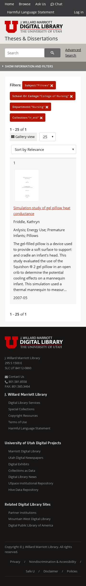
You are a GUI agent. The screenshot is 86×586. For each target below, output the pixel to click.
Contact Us (16, 376)
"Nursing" (29, 107)
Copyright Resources (23, 415)
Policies (72, 571)
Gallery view (24, 136)
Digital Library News (22, 477)
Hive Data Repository (23, 489)
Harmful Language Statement (30, 12)
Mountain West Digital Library (29, 519)
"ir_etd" (26, 117)
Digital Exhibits (18, 464)
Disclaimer (50, 571)
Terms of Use (17, 422)
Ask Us (40, 4)
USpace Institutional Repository (30, 483)
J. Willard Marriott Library (22, 358)
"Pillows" (37, 85)
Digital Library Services (24, 402)
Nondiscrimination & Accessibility (52, 561)
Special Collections (21, 409)
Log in (79, 12)
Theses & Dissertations (31, 38)
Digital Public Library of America (30, 525)
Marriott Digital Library (24, 451)
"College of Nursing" (41, 96)
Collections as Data (21, 470)
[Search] (52, 52)
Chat (58, 4)
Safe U (30, 571)
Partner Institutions (22, 512)
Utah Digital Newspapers (25, 457)
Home (9, 4)
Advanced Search (73, 52)
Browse (25, 4)
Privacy (15, 561)
